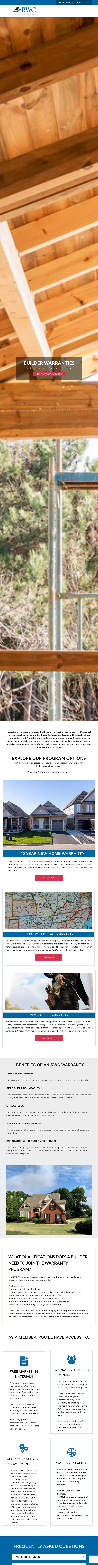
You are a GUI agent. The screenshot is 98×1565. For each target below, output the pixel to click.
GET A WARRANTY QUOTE (49, 374)
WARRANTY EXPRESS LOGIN (74, 2)
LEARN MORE (49, 878)
